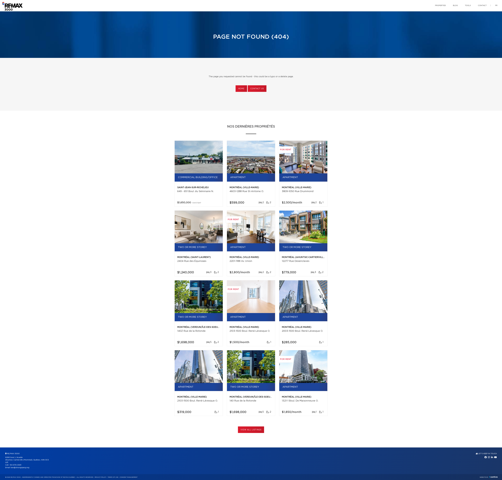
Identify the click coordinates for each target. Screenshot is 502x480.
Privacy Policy (100, 477)
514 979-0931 (15, 465)
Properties (440, 5)
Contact (482, 5)
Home (241, 89)
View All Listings (251, 430)
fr (496, 5)
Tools (468, 5)
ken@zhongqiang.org (20, 468)
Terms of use (113, 477)
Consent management (129, 477)
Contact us (257, 89)
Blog (455, 5)
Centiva (493, 477)
